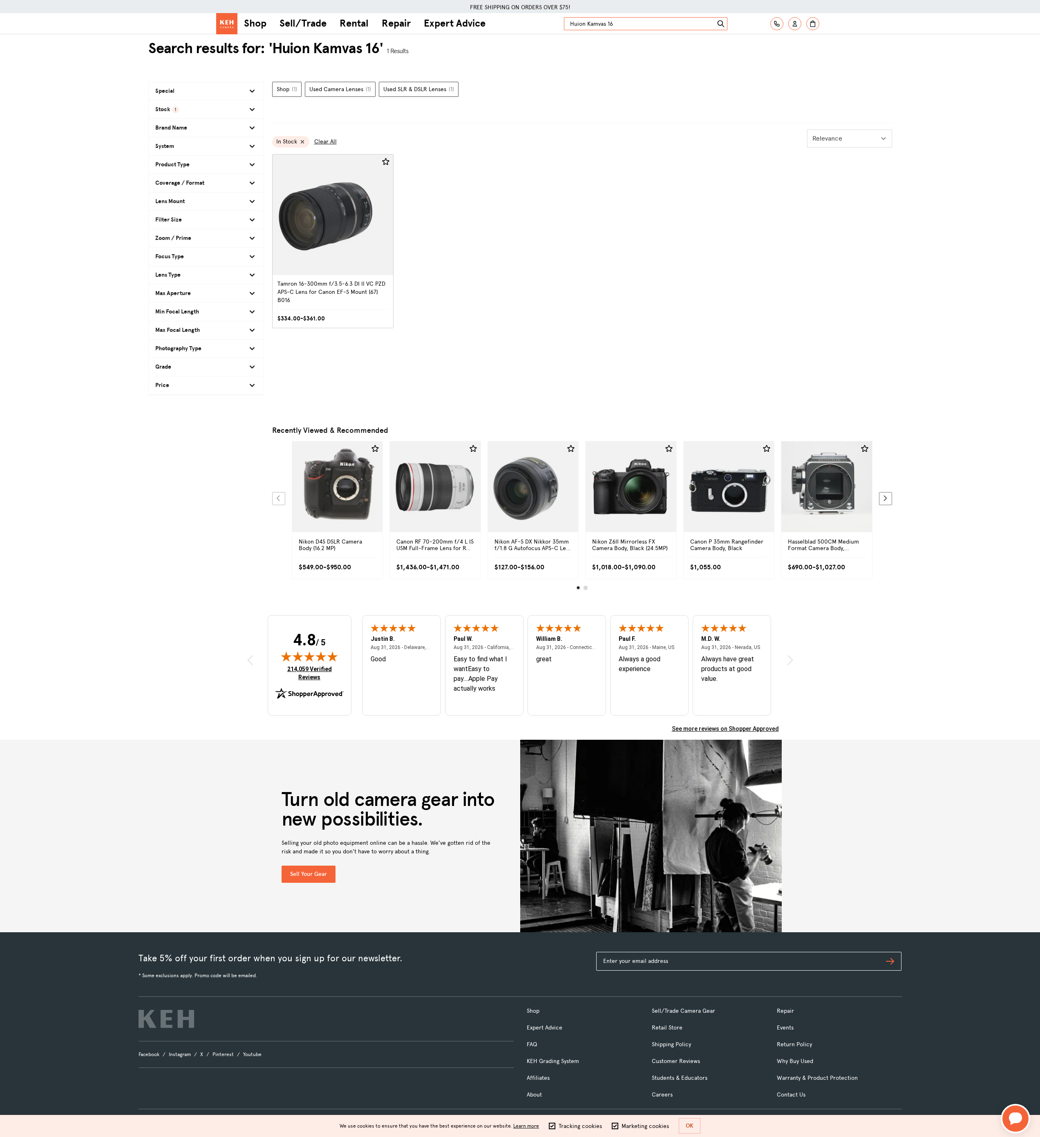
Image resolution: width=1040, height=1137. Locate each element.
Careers (662, 1094)
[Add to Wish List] (386, 162)
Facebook (149, 1054)
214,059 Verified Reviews (311, 672)
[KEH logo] (166, 1019)
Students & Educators (679, 1077)
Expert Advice (454, 23)
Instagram (180, 1054)
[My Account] (794, 23)
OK (689, 1125)
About (534, 1094)
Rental (354, 23)
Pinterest (223, 1054)
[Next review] (790, 660)
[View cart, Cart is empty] (812, 23)
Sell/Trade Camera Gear (683, 1010)
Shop (255, 23)
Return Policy (794, 1044)
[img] (309, 656)
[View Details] (337, 495)
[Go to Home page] (226, 23)
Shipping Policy (671, 1044)
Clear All (325, 141)
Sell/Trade (303, 23)
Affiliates (538, 1077)
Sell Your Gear (308, 874)
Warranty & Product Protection (817, 1077)
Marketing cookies (645, 1126)
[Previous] (278, 498)
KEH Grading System (553, 1061)
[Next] (885, 498)
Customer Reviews (676, 1061)
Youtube (252, 1054)
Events (785, 1027)
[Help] (776, 23)
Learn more (526, 1126)
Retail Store (667, 1027)
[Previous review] (250, 660)
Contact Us (791, 1094)
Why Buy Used (795, 1061)
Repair (396, 23)
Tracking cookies (580, 1126)
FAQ (532, 1044)
